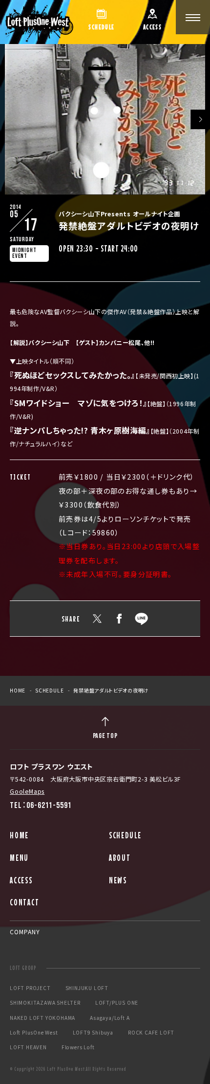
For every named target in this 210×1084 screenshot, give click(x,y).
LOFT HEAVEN (28, 1047)
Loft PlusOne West (34, 1032)
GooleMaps (27, 791)
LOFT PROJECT (30, 988)
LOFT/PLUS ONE (116, 1002)
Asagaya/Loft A (109, 1017)
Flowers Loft (78, 1047)
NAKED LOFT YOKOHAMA (42, 1017)
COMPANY (25, 931)
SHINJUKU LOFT (86, 988)
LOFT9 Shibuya (93, 1032)
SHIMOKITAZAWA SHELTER (45, 1002)
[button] (200, 119)
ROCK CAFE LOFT (151, 1032)
